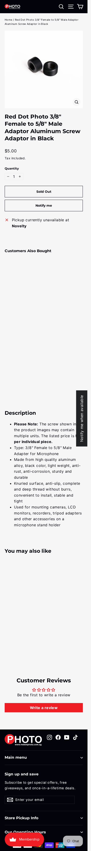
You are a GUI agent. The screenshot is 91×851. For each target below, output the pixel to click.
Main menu (16, 757)
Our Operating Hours (25, 832)
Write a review (44, 707)
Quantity (12, 168)
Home (8, 19)
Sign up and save (21, 774)
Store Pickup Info (21, 818)
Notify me (43, 205)
